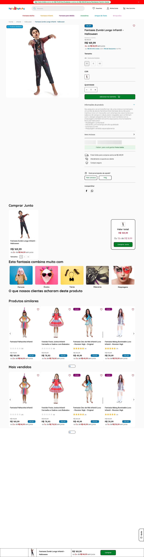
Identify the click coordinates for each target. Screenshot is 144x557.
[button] (87, 76)
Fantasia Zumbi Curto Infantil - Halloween (57, 245)
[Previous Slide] (10, 344)
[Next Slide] (134, 344)
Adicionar (60, 261)
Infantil (18, 22)
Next (107, 241)
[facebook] (86, 193)
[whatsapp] (92, 193)
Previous (40, 241)
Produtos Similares (16, 26)
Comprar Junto (123, 251)
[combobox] (58, 8)
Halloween (28, 22)
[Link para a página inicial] (11, 22)
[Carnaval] (16, 16)
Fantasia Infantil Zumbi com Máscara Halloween (89, 245)
